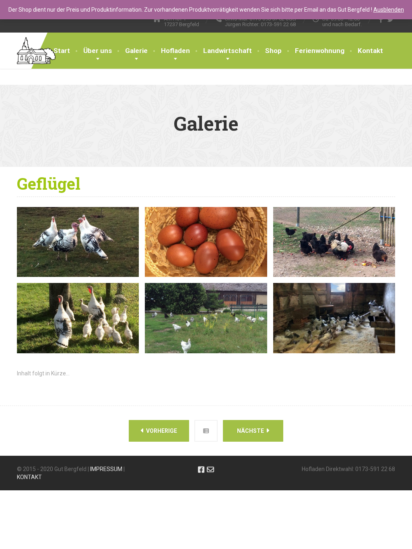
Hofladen (175, 51)
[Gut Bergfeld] (36, 43)
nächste (251, 431)
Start (62, 51)
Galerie (136, 51)
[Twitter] (390, 19)
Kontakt (370, 51)
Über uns (97, 51)
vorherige (161, 431)
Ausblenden (388, 9)
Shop (273, 51)
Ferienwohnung (319, 51)
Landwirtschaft (227, 51)
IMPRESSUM (106, 469)
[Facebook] (381, 19)
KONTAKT (29, 477)
